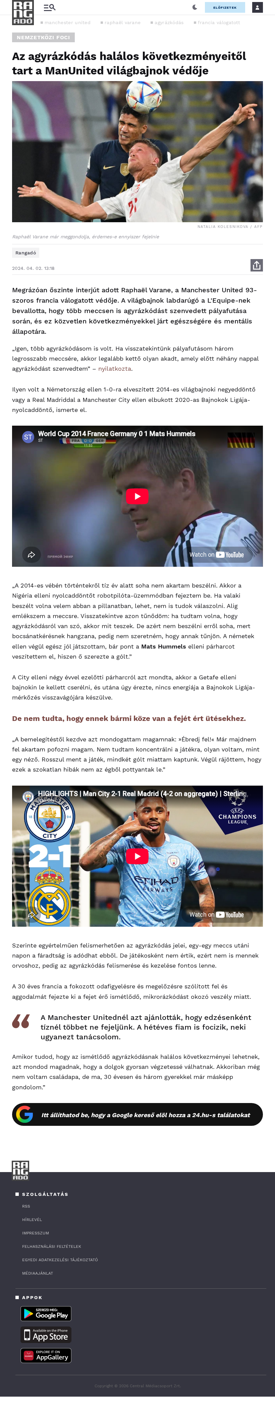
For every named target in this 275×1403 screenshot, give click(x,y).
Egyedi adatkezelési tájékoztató (60, 1260)
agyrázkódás (169, 22)
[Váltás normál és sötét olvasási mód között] (195, 7)
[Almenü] (50, 7)
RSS (26, 1206)
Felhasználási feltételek (51, 1246)
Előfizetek (225, 7)
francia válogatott (219, 22)
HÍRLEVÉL (32, 1219)
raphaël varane (123, 22)
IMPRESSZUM (35, 1233)
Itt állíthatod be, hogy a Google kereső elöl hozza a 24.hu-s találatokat (145, 1114)
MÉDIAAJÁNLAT (37, 1273)
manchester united (68, 22)
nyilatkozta (114, 368)
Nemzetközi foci (43, 37)
